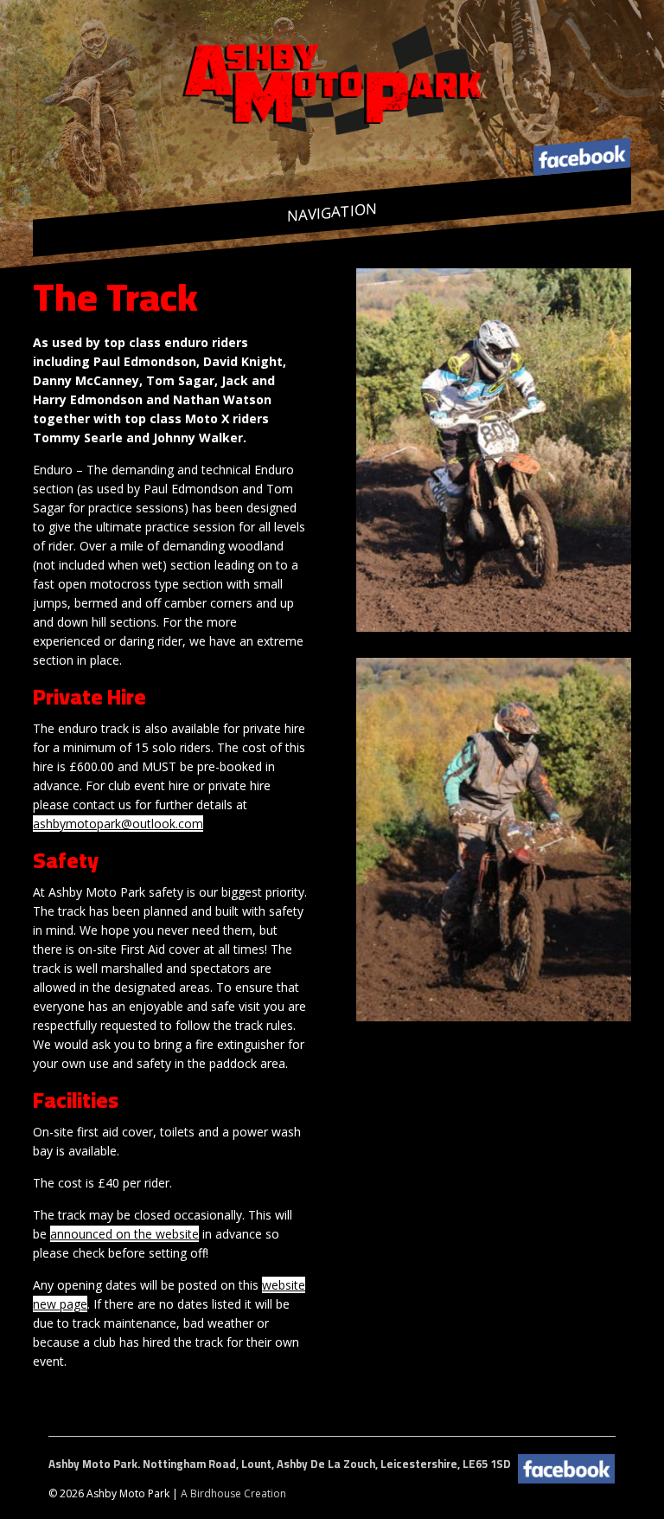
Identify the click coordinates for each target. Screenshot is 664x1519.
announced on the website (124, 1234)
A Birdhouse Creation (233, 1493)
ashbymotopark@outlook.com (118, 823)
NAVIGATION (332, 212)
